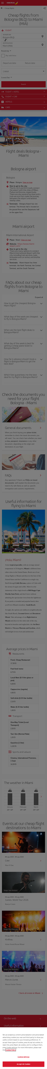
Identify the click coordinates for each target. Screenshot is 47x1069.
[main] (23, 1048)
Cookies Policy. (11, 1050)
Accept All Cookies (23, 1064)
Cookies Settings (23, 1057)
